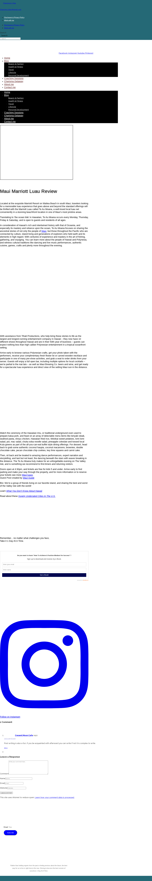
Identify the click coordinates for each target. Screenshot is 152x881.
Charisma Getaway (13, 81)
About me (9, 84)
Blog (6, 61)
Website (3, 788)
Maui (43, 231)
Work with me (9, 20)
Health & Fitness (15, 67)
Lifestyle (12, 72)
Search (3, 33)
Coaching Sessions (13, 78)
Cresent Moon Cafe (24, 735)
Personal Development (18, 75)
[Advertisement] (44, 519)
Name (2, 778)
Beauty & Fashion (16, 64)
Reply (6, 748)
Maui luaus (27, 475)
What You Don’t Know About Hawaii (24, 491)
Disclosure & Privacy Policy (14, 17)
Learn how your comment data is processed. (54, 797)
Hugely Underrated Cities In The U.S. (36, 496)
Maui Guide (28, 478)
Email (2, 783)
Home (7, 58)
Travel (11, 70)
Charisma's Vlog (9, 3)
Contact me (10, 87)
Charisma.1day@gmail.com (10, 9)
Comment (4, 774)
